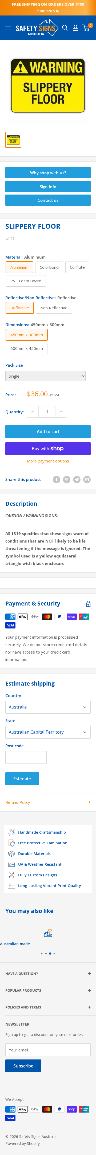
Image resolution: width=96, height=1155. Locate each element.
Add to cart (48, 431)
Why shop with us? (48, 172)
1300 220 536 (48, 11)
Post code (14, 745)
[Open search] (65, 28)
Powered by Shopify (22, 1143)
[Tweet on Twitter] (77, 479)
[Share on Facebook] (56, 479)
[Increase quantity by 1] (61, 411)
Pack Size (14, 365)
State (10, 720)
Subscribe (23, 1066)
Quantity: (14, 411)
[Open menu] (8, 28)
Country (13, 695)
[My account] (75, 28)
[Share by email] (87, 479)
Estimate (22, 779)
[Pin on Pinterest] (66, 479)
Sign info (48, 186)
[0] (86, 28)
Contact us (48, 200)
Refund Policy (17, 802)
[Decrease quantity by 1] (32, 411)
